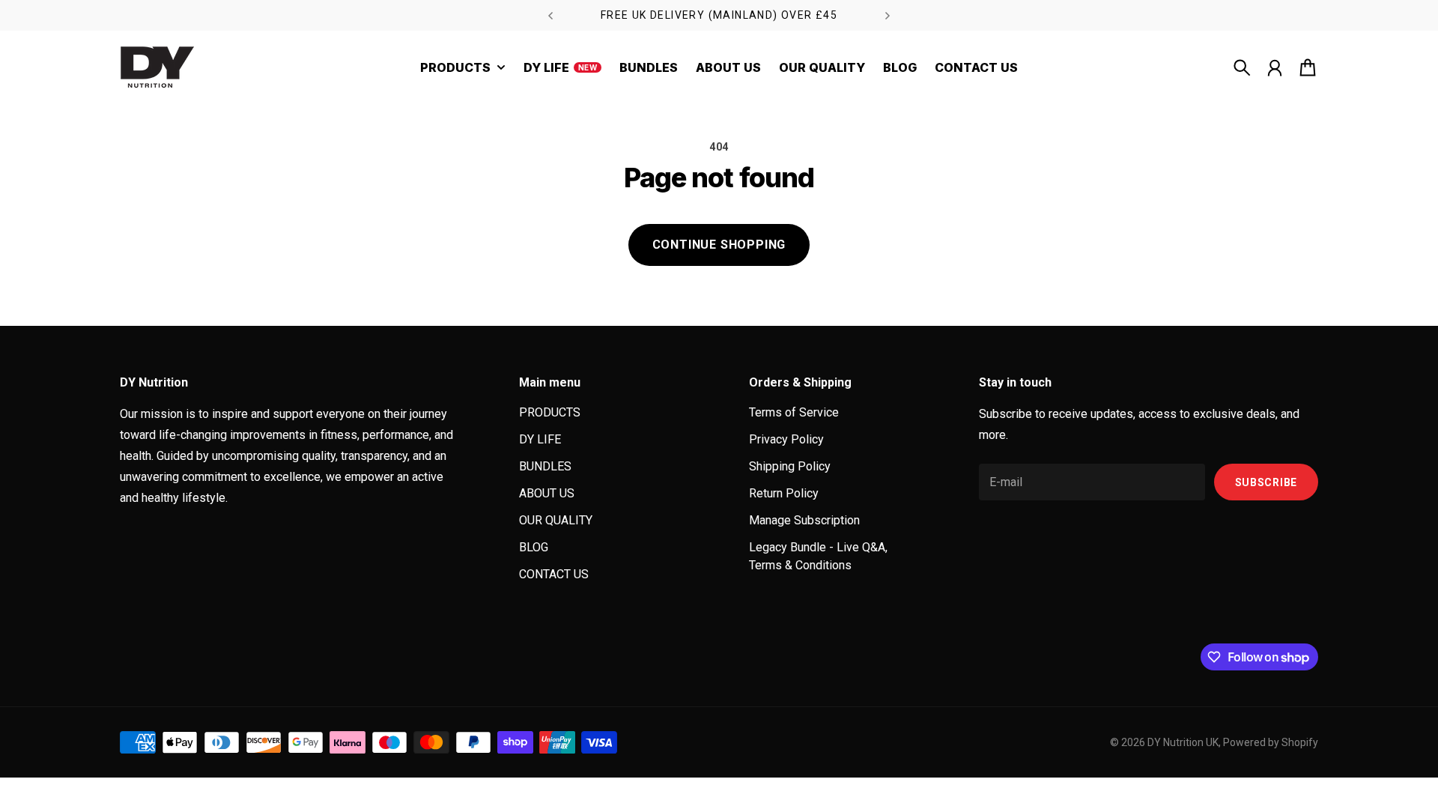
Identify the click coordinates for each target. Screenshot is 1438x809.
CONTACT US (554, 574)
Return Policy (784, 493)
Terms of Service (794, 412)
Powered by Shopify (1270, 742)
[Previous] (550, 15)
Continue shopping (719, 244)
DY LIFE (540, 439)
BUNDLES (545, 466)
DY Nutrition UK (1183, 742)
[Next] (887, 15)
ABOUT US (546, 493)
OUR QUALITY (555, 520)
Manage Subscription (804, 520)
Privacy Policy (786, 439)
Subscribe (1266, 482)
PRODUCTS (549, 412)
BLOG (533, 547)
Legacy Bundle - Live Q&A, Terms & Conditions (818, 556)
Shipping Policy (790, 466)
